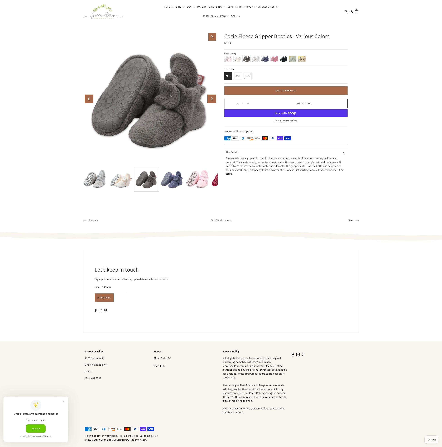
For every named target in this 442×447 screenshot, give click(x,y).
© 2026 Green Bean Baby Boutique (104, 439)
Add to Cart (304, 103)
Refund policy (93, 435)
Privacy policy (110, 435)
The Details (232, 152)
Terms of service (129, 435)
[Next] (211, 99)
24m (248, 76)
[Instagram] (100, 310)
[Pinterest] (105, 310)
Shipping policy (149, 435)
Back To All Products (221, 220)
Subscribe (104, 297)
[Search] (346, 11)
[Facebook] (96, 310)
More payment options (286, 120)
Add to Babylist (286, 90)
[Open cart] (356, 11)
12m (228, 76)
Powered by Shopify (135, 439)
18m (238, 76)
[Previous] (89, 99)
